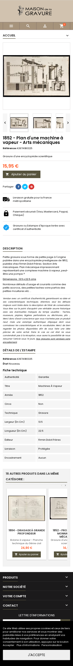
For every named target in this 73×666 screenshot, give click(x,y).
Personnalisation (52, 645)
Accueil (9, 35)
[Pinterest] (31, 186)
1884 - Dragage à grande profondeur (27, 531)
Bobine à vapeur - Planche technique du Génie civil (26, 541)
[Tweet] (25, 186)
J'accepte (36, 655)
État (5, 364)
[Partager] (18, 186)
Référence (9, 148)
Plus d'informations (28, 645)
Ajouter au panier (21, 174)
